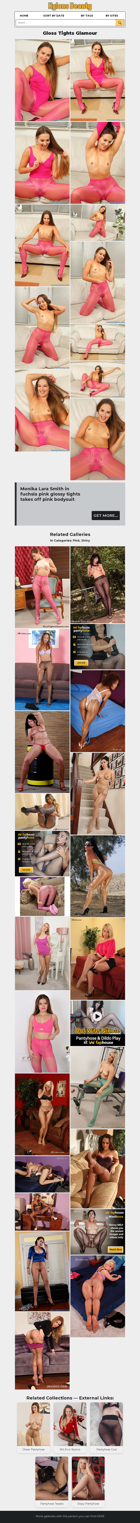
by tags (87, 15)
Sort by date (53, 15)
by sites (112, 15)
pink (76, 540)
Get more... (106, 515)
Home (24, 15)
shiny (85, 540)
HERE (100, 1516)
